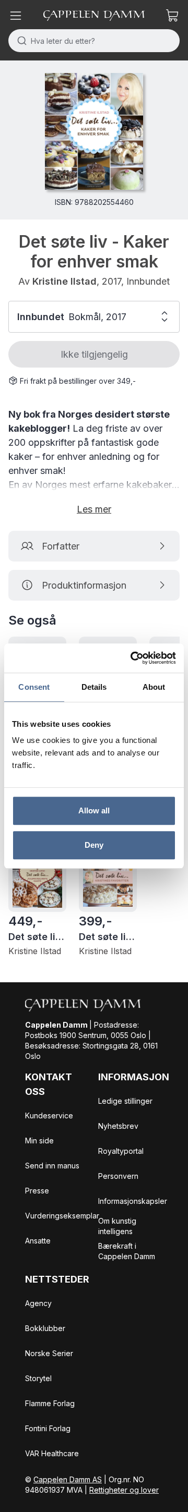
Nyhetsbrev (118, 1125)
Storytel (38, 1378)
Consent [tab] (34, 686)
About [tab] (154, 686)
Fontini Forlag (47, 1428)
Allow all (94, 810)
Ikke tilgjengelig (94, 354)
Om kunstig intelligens (117, 1226)
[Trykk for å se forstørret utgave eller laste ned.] (94, 131)
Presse (37, 1190)
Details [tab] (94, 686)
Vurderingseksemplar (62, 1215)
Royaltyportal (121, 1151)
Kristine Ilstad (64, 281)
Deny (94, 844)
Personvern (118, 1176)
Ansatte (38, 1240)
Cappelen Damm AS (67, 1479)
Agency (38, 1303)
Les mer (94, 509)
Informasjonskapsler (132, 1201)
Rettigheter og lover (124, 1489)
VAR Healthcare (52, 1453)
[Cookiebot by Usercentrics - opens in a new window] (132, 658)
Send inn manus (52, 1165)
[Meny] (15, 15)
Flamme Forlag (50, 1403)
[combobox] (94, 40)
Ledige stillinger (125, 1100)
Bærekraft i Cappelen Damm (126, 1251)
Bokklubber (45, 1328)
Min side (39, 1140)
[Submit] (19, 40)
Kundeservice (49, 1115)
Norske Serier (49, 1353)
